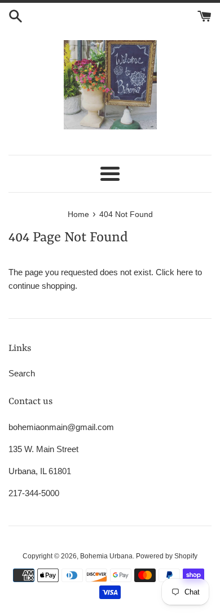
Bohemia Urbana (106, 556)
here (185, 272)
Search (21, 373)
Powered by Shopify (166, 556)
